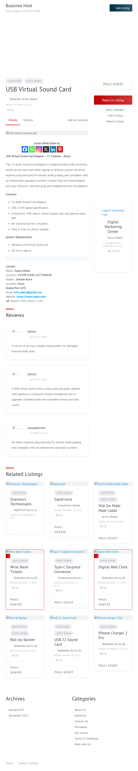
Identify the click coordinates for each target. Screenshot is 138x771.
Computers (14, 81)
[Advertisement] (69, 43)
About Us (80, 709)
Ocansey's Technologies (21, 501)
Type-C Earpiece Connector (67, 569)
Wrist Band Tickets (19, 569)
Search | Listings (28, 763)
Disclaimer (81, 727)
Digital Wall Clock (112, 567)
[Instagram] (39, 149)
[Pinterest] (60, 149)
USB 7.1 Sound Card (65, 642)
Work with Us (83, 744)
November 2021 (18, 715)
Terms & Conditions (86, 738)
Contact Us (81, 721)
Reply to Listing (113, 100)
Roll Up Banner (22, 639)
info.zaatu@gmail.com (28, 292)
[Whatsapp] (32, 149)
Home (9, 763)
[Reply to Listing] (11, 529)
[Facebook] (25, 149)
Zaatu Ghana (34, 81)
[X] (46, 149)
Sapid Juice (63, 499)
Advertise (80, 715)
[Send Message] (99, 267)
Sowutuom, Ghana (69, 505)
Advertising (19, 627)
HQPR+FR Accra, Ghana (27, 510)
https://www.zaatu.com (31, 296)
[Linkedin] (53, 149)
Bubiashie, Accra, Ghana (23, 99)
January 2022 (16, 709)
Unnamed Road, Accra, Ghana (71, 578)
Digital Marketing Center (113, 227)
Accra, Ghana (115, 237)
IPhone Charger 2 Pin (112, 635)
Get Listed (81, 732)
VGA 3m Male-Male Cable (109, 508)
